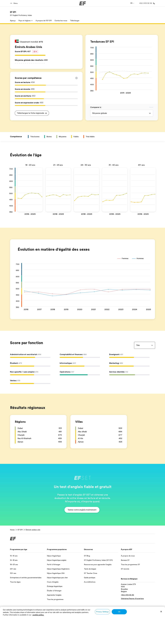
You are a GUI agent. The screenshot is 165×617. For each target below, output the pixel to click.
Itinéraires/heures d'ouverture (132, 598)
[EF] (82, 3)
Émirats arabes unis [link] (33, 530)
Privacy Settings (102, 612)
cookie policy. (38, 615)
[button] (14, 3)
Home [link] (12, 530)
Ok (119, 612)
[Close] (161, 611)
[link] (21, 13)
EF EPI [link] (20, 530)
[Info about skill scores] (76, 78)
